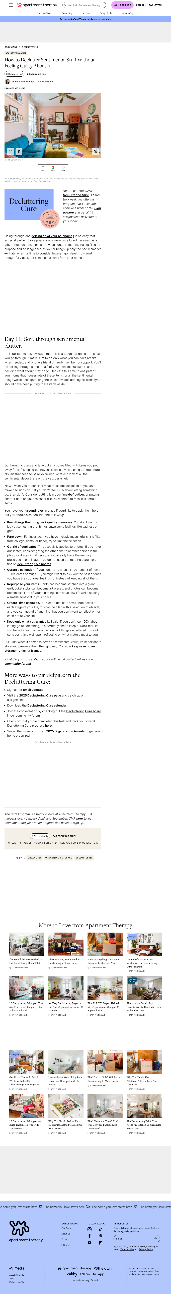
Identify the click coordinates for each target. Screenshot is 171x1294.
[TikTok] (101, 1229)
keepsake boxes (84, 646)
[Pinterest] (101, 1236)
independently (14, 178)
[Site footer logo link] (33, 1230)
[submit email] (155, 1238)
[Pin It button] (19, 151)
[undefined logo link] (37, 5)
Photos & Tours (44, 13)
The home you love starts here (149, 1207)
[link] (26, 961)
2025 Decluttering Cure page (40, 695)
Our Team (66, 1228)
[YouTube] (90, 1243)
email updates (33, 689)
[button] (95, 151)
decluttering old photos (34, 564)
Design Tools (106, 13)
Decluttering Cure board (83, 711)
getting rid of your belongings (52, 236)
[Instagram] (90, 1229)
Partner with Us (16, 1281)
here (48, 725)
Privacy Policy (146, 1249)
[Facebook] (90, 1236)
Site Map (65, 1244)
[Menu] (11, 5)
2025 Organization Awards (65, 731)
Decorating (67, 13)
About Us (65, 1233)
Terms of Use (127, 1249)
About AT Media (16, 1274)
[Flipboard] (101, 1243)
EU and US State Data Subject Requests (144, 1273)
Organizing (11, 47)
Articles (86, 13)
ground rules (34, 510)
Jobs (11, 1278)
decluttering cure (16, 53)
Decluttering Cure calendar (46, 705)
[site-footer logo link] (16, 1268)
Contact (65, 1239)
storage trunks (15, 650)
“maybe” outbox (73, 494)
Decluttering (30, 47)
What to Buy (128, 13)
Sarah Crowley (17, 160)
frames (36, 650)
